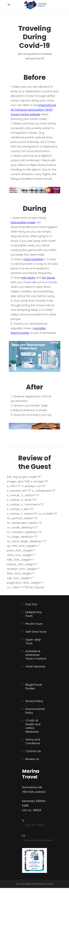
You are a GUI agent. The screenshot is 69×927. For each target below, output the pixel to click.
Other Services (35, 666)
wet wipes (28, 277)
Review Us (32, 759)
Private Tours (34, 624)
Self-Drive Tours (36, 632)
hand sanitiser (33, 259)
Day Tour (31, 604)
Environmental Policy (35, 711)
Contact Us (33, 751)
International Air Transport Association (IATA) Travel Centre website (33, 109)
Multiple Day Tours (33, 614)
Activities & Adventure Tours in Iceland (35, 654)
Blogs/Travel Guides (33, 686)
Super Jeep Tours (33, 641)
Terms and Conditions (32, 741)
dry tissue (48, 277)
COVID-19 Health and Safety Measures (32, 726)
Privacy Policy (34, 701)
